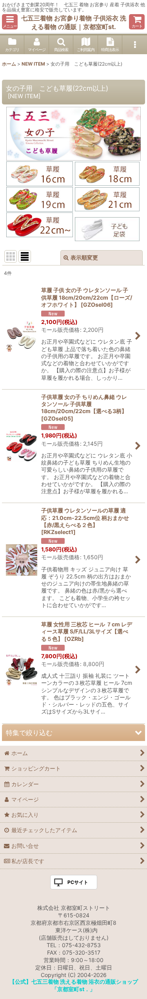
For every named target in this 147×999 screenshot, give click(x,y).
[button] (10, 21)
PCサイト (77, 882)
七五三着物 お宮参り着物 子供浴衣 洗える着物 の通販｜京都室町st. (73, 22)
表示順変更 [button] (84, 257)
